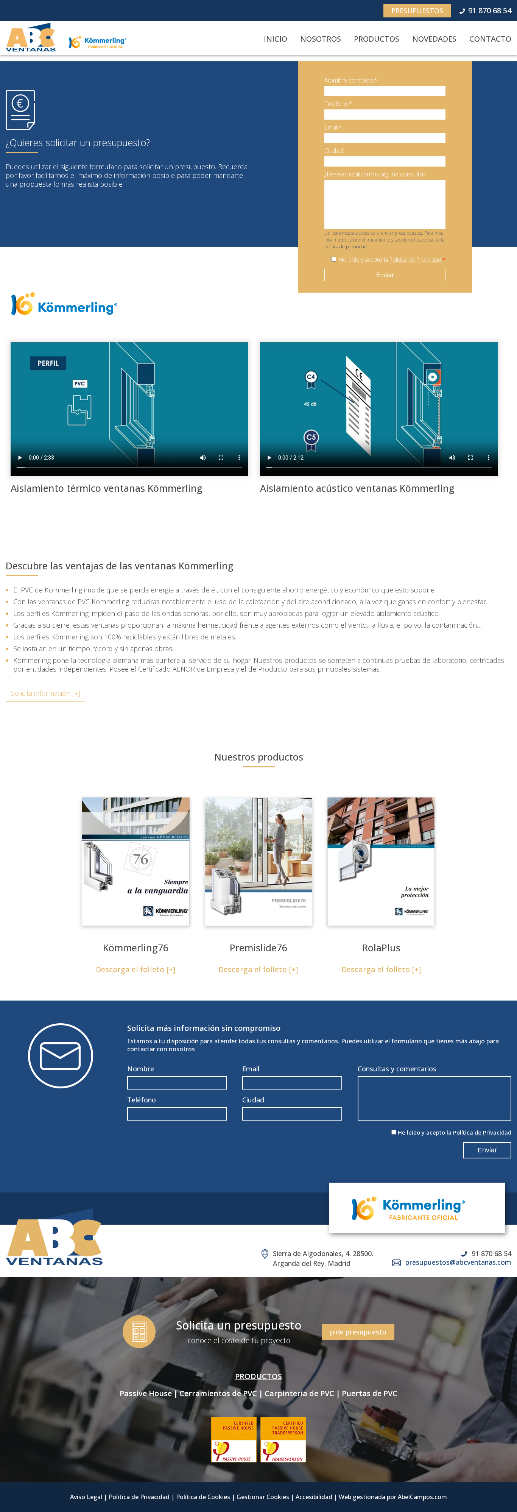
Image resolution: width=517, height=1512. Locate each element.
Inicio (275, 39)
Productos (376, 39)
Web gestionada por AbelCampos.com (393, 1497)
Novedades (434, 39)
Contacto (490, 39)
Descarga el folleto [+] (136, 969)
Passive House (146, 1393)
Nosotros (320, 39)
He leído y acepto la (392, 259)
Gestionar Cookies (263, 1497)
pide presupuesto (358, 1331)
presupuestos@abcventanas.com (458, 1262)
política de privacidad (345, 246)
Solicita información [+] (45, 693)
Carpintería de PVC (299, 1393)
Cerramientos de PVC (218, 1393)
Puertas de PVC (369, 1393)
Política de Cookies (203, 1497)
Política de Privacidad (415, 259)
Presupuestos (417, 10)
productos (258, 1376)
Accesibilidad (314, 1497)
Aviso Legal (86, 1497)
